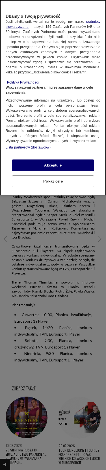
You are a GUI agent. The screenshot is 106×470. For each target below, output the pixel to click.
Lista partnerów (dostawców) (28, 147)
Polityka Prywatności (23, 82)
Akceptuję (53, 165)
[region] (53, 97)
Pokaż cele (52, 181)
